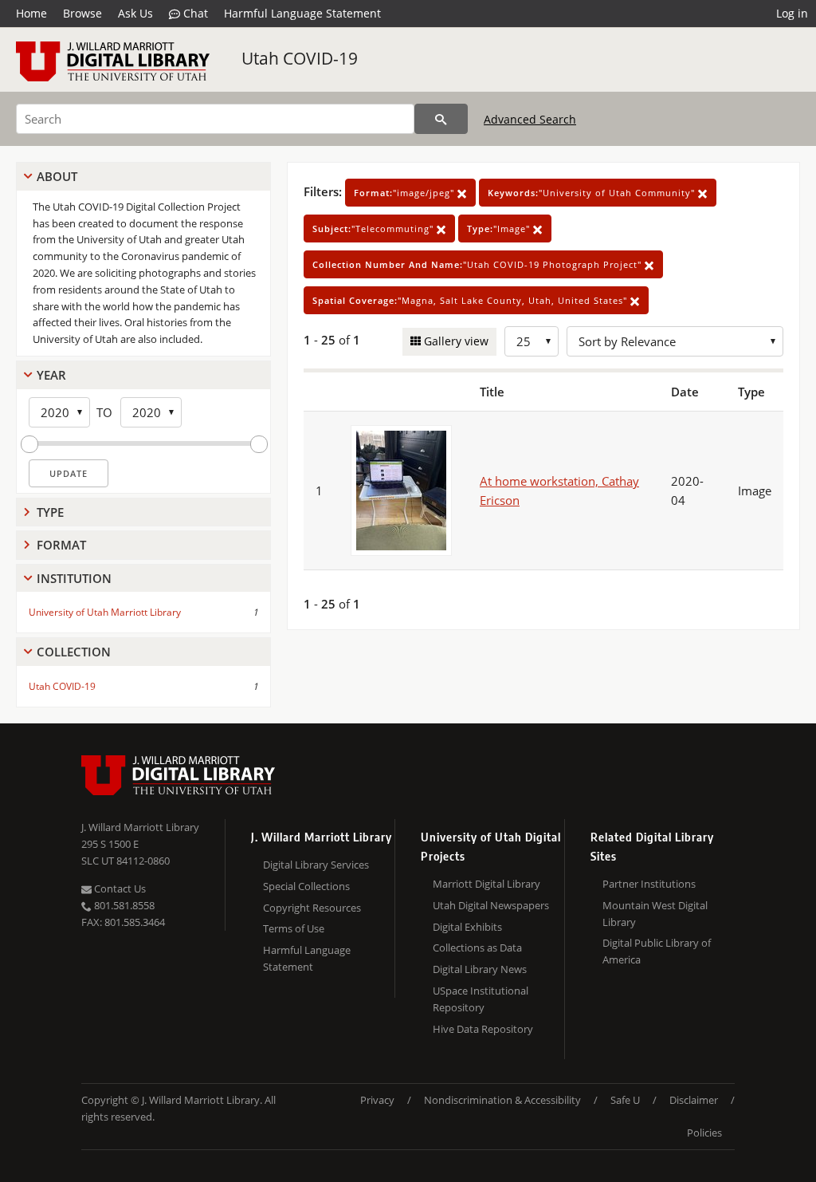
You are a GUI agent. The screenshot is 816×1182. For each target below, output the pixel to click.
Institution (74, 578)
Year (51, 375)
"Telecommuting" (374, 228)
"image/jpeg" (405, 193)
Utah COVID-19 (299, 58)
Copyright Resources (312, 907)
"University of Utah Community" (593, 193)
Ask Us (135, 13)
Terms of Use (293, 928)
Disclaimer (693, 1100)
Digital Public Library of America (656, 951)
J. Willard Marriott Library (140, 827)
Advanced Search (530, 119)
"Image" (500, 228)
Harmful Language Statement (302, 13)
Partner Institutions (649, 884)
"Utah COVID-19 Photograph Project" (478, 264)
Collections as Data (477, 947)
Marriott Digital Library (486, 884)
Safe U (625, 1100)
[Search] (441, 119)
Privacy (377, 1100)
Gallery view (454, 341)
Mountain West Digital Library (655, 913)
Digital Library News (480, 969)
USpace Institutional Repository (480, 999)
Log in (792, 13)
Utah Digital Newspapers (491, 905)
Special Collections (306, 886)
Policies (704, 1132)
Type (50, 512)
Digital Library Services (316, 864)
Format (61, 545)
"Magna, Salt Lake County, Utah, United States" (471, 300)
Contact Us (119, 888)
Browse (82, 13)
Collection (74, 652)
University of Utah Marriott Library (105, 612)
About (57, 176)
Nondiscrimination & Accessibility (502, 1100)
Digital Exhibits (467, 927)
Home (31, 13)
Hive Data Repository (483, 1029)
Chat (194, 13)
